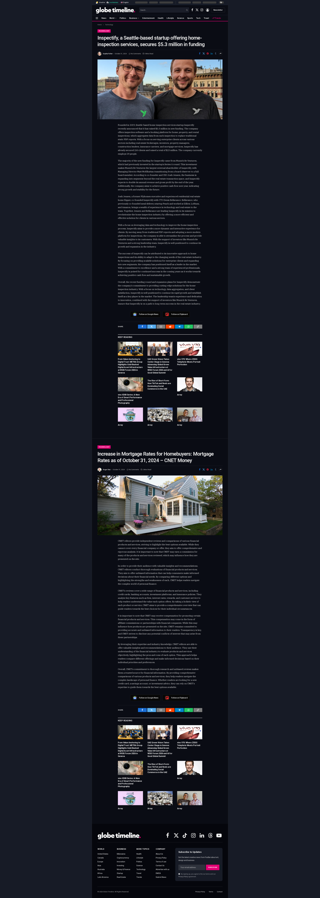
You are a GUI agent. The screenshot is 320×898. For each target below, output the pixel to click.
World (112, 18)
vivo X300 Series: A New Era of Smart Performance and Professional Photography (130, 399)
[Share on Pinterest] (208, 53)
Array (179, 395)
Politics (123, 18)
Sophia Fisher (108, 54)
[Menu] (97, 18)
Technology (104, 31)
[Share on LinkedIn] (212, 53)
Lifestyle (170, 18)
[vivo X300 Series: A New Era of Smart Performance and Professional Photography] (130, 384)
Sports (190, 18)
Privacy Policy (183, 877)
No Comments (136, 54)
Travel (206, 18)
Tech (198, 18)
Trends (217, 18)
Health (160, 18)
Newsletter (218, 10)
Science (180, 18)
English (125, 2)
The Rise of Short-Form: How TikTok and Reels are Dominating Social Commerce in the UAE (159, 384)
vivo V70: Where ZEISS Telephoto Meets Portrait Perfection (188, 362)
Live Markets (113, 2)
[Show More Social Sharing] (220, 53)
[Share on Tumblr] (216, 53)
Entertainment (148, 18)
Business (133, 18)
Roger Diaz (107, 469)
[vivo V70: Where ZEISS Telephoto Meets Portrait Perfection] (189, 349)
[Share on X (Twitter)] (204, 53)
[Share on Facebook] (200, 53)
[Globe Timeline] (115, 10)
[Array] (189, 384)
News (104, 18)
